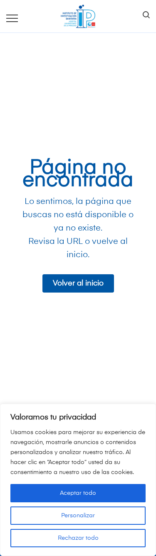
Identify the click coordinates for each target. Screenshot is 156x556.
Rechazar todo (78, 538)
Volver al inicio (78, 283)
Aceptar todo (78, 493)
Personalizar (78, 516)
